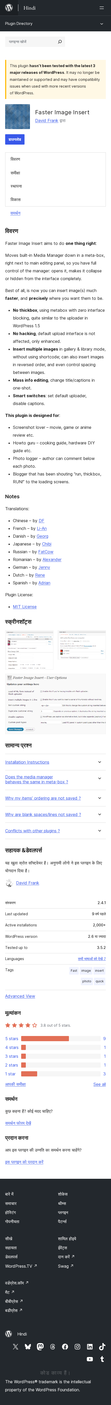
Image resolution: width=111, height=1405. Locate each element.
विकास (16, 199)
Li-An (42, 528)
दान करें (66, 1256)
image (86, 971)
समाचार (11, 1203)
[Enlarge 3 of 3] (98, 680)
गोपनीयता (12, 1221)
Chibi (46, 544)
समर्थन (15, 213)
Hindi (22, 1334)
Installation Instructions (27, 762)
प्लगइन (63, 1212)
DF (41, 520)
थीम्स (62, 1203)
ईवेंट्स (62, 1247)
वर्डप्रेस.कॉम (17, 1283)
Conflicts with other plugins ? (32, 830)
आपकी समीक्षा (15, 1084)
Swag (66, 1266)
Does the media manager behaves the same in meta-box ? (36, 779)
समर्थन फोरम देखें (18, 1123)
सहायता (11, 1247)
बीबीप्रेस (14, 1301)
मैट (10, 1292)
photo (86, 981)
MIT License (25, 606)
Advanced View (20, 996)
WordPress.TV (21, 1266)
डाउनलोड (15, 139)
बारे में (9, 1194)
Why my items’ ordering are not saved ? (43, 798)
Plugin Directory (19, 23)
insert (99, 971)
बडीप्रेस (14, 1310)
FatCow (45, 551)
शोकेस (63, 1194)
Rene (40, 575)
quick (100, 981)
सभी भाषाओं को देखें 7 (92, 959)
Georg (42, 536)
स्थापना (16, 186)
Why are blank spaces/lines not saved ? (43, 814)
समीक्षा (15, 172)
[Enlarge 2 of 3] (98, 637)
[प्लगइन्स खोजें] (60, 42)
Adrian (44, 582)
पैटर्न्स (62, 1221)
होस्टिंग (10, 1212)
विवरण (15, 159)
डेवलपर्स (11, 1256)
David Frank (46, 120)
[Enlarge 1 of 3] (46, 637)
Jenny (44, 567)
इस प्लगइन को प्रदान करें (24, 1162)
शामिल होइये (67, 1238)
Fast (74, 971)
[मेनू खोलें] (102, 8)
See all (99, 1084)
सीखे (8, 1238)
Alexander (52, 559)
